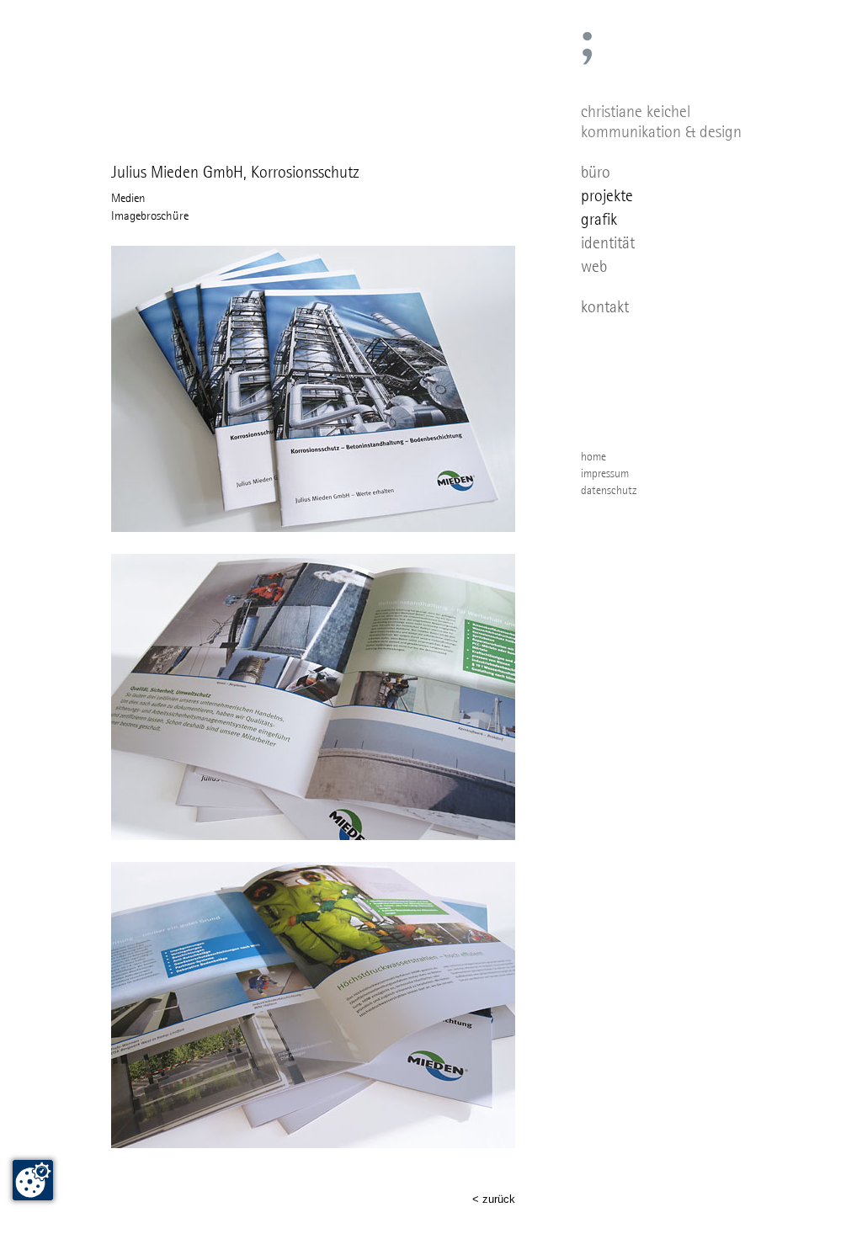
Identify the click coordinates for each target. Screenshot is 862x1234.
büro (595, 171)
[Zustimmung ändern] (33, 1180)
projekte (607, 195)
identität (608, 242)
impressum (605, 473)
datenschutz (608, 490)
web (594, 266)
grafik (599, 219)
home (593, 456)
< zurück (493, 1199)
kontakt (605, 306)
